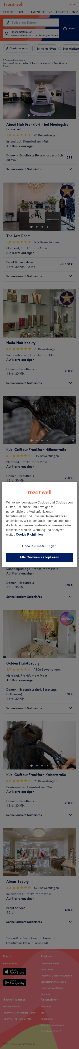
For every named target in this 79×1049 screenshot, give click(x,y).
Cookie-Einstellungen (39, 546)
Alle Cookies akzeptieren (39, 557)
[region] (39, 524)
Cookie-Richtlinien (29, 534)
